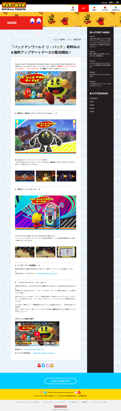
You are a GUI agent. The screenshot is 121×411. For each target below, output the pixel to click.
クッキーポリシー (61, 402)
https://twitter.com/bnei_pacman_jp (44, 353)
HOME (72, 10)
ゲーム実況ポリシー (74, 402)
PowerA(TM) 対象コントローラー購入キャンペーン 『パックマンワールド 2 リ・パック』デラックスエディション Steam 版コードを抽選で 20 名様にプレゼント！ (100, 42)
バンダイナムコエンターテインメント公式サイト (27, 402)
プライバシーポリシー (48, 402)
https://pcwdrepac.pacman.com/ (47, 273)
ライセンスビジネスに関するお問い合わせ (67, 395)
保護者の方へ (85, 402)
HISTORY (105, 10)
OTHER (92, 111)
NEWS (83, 8)
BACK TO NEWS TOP (60, 381)
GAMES (94, 10)
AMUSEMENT (94, 98)
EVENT (92, 101)
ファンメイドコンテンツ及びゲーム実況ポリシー (45, 395)
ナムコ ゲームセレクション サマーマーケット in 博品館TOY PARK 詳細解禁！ (100, 65)
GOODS (92, 108)
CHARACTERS (116, 10)
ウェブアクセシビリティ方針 (98, 402)
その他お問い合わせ (82, 395)
